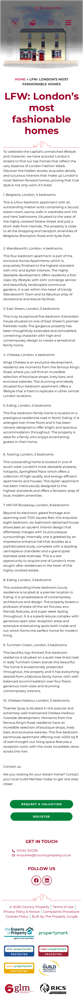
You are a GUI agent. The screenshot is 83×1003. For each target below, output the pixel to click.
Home (20, 79)
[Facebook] (36, 880)
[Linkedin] (47, 880)
